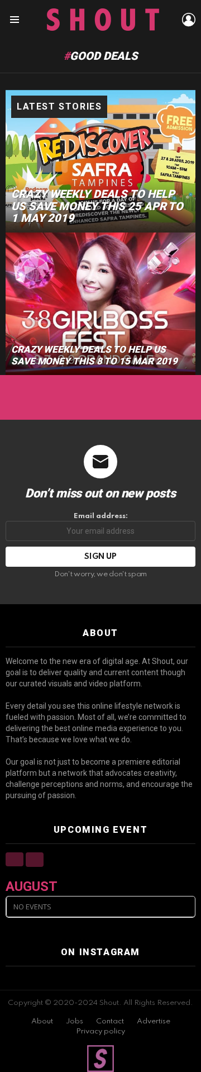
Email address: (101, 516)
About (42, 1021)
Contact (110, 1021)
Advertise (153, 1021)
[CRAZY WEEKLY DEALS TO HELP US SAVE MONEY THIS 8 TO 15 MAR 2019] (100, 304)
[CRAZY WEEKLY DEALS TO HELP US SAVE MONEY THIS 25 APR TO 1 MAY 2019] (100, 161)
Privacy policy (100, 1031)
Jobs (74, 1021)
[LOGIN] (188, 19)
